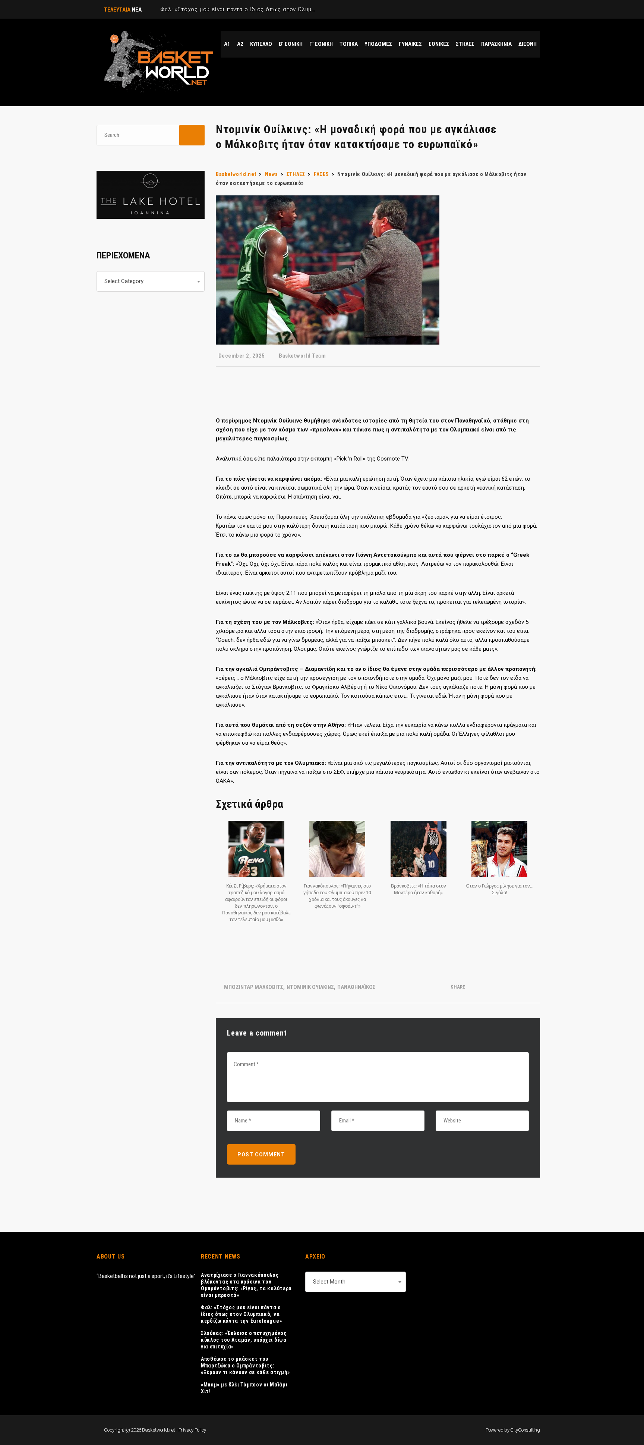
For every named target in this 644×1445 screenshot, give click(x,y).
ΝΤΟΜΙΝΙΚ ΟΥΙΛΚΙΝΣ (310, 987)
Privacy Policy (192, 1430)
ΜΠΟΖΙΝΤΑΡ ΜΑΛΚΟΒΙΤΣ (253, 987)
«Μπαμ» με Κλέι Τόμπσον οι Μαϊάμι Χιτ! (244, 1388)
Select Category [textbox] (123, 281)
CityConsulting (525, 1430)
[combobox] (151, 281)
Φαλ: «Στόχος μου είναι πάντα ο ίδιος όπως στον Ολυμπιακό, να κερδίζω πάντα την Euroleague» (241, 1314)
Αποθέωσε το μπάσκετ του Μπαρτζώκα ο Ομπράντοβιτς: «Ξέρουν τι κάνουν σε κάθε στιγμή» (245, 1365)
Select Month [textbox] (329, 1281)
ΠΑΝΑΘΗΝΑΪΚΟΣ (356, 987)
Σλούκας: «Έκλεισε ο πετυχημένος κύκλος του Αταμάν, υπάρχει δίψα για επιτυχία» (244, 1340)
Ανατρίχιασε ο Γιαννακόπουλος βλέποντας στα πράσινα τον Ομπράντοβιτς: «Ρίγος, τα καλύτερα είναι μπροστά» (246, 1285)
